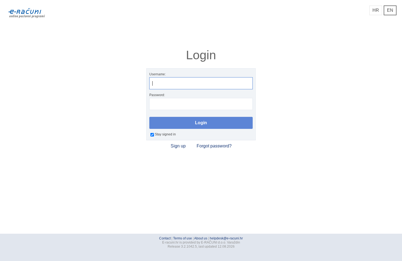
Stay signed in (165, 134)
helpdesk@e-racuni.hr (226, 238)
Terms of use (182, 238)
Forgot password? (214, 146)
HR (375, 10)
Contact (165, 238)
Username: (157, 74)
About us (200, 238)
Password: (157, 95)
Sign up (178, 146)
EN (390, 10)
